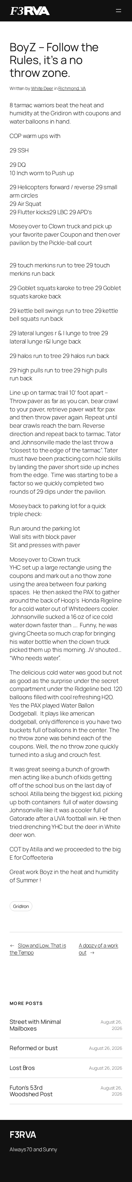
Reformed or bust (33, 1048)
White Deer (42, 88)
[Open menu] (118, 10)
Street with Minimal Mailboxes (35, 1025)
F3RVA (23, 1134)
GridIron (21, 906)
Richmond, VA (72, 88)
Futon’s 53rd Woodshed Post (31, 1090)
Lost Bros (22, 1068)
